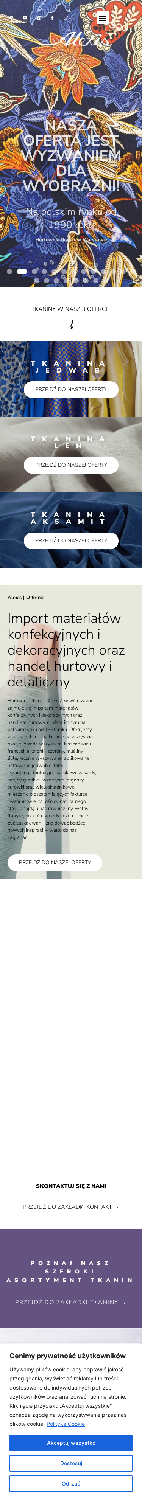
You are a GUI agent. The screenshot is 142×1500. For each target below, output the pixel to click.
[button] (103, 17)
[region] (71, 1421)
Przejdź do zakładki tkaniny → (71, 1302)
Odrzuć (71, 1483)
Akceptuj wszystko (71, 1442)
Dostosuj (71, 1463)
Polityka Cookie (66, 1424)
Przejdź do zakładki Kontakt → (71, 1207)
